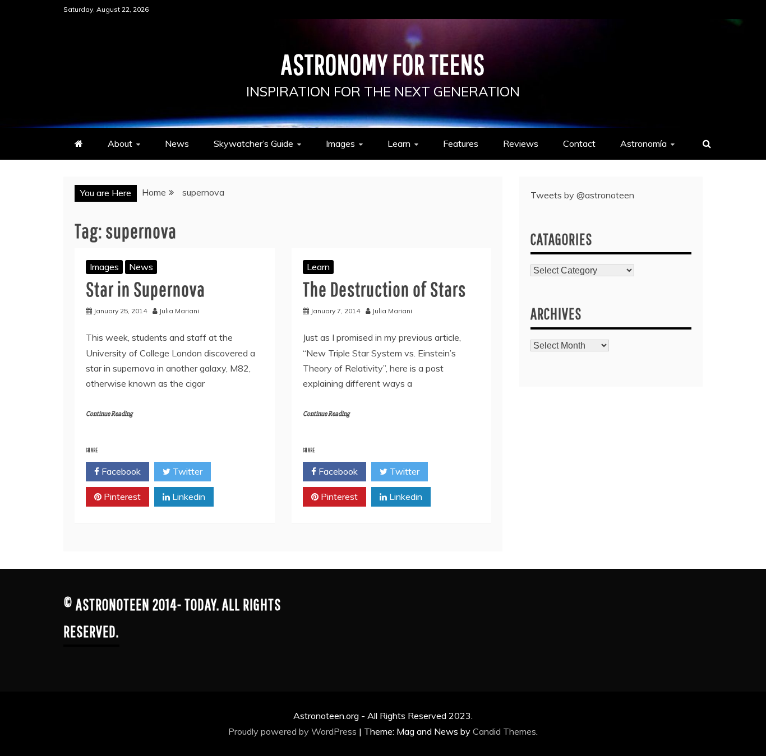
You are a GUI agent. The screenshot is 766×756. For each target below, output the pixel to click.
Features (460, 143)
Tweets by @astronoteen (582, 195)
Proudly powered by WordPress (293, 731)
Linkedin (187, 496)
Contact (579, 143)
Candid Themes (504, 731)
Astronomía (643, 143)
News (177, 143)
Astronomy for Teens (383, 64)
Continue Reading (109, 414)
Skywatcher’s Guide (253, 143)
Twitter (186, 471)
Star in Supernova (145, 288)
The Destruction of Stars (384, 288)
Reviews (520, 143)
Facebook (120, 471)
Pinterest (121, 496)
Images (340, 143)
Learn (398, 143)
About (120, 143)
